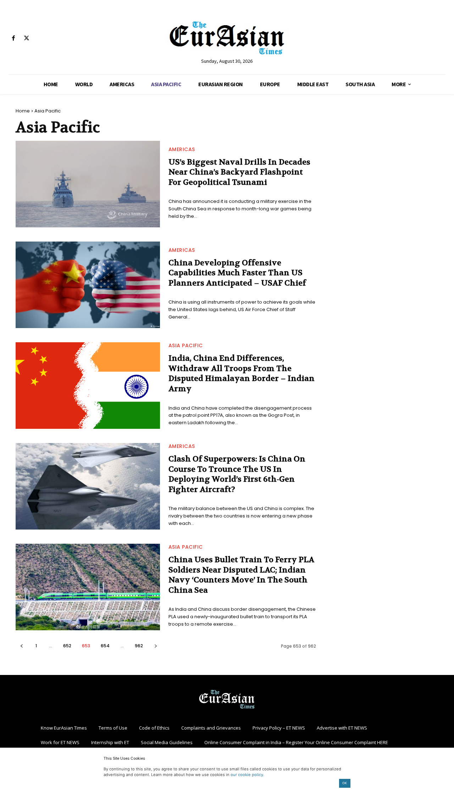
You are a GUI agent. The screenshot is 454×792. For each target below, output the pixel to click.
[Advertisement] (384, 152)
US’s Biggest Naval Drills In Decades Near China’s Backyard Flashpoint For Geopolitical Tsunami (239, 172)
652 (67, 646)
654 (105, 646)
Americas (181, 149)
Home (23, 110)
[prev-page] (21, 645)
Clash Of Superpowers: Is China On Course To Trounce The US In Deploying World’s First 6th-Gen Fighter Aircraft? (236, 474)
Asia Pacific (185, 345)
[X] (26, 38)
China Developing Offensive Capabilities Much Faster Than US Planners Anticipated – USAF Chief (237, 273)
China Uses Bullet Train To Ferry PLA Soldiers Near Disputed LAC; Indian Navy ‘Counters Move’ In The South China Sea (241, 575)
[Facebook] (13, 38)
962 (139, 646)
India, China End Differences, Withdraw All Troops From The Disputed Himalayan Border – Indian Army (241, 373)
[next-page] (155, 645)
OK (344, 783)
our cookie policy (247, 774)
